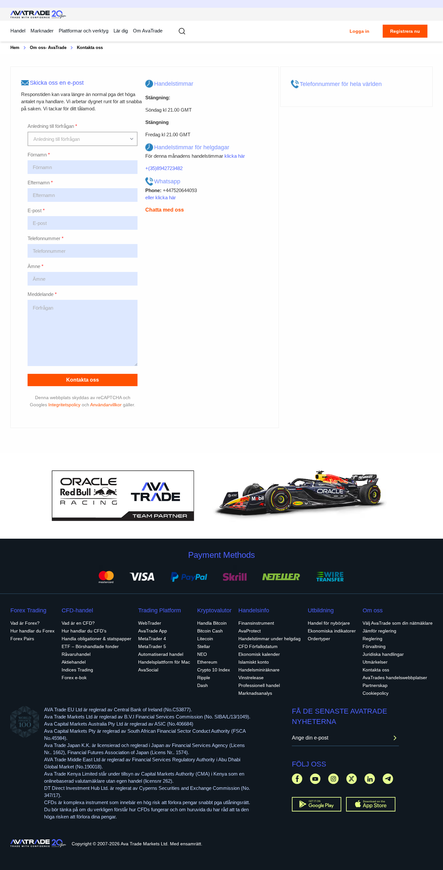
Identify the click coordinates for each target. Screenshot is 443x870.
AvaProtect (249, 630)
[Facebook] (297, 778)
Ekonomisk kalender (259, 654)
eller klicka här (160, 197)
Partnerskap (375, 685)
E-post (36, 210)
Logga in (359, 31)
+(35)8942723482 (164, 168)
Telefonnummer (46, 238)
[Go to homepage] (38, 14)
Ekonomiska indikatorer (332, 630)
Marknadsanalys (255, 693)
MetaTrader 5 (152, 646)
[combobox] (82, 138)
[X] (351, 778)
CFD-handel (77, 610)
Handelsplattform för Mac (164, 662)
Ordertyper (319, 638)
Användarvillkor (106, 404)
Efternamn (40, 182)
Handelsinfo (253, 610)
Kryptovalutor (214, 610)
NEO (202, 654)
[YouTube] (315, 778)
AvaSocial (148, 669)
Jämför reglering (379, 630)
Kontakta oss (82, 380)
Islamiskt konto (253, 662)
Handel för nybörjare (329, 623)
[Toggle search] (182, 31)
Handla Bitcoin (212, 623)
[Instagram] (333, 778)
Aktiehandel (74, 662)
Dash (202, 685)
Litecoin (205, 638)
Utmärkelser (375, 662)
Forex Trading (28, 610)
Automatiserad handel (160, 654)
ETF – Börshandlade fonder (90, 646)
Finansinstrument (256, 623)
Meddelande (42, 294)
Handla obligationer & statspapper (96, 638)
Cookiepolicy (376, 693)
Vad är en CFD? (78, 623)
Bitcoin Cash (210, 630)
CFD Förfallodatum (258, 646)
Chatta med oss (164, 210)
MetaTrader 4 (152, 638)
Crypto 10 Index (213, 669)
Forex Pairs (22, 638)
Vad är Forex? (25, 623)
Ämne (35, 266)
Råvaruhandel (76, 654)
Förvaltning (374, 646)
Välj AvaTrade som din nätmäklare (398, 623)
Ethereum (207, 662)
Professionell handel (259, 685)
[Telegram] (388, 778)
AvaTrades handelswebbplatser (395, 677)
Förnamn (39, 154)
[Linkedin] (370, 778)
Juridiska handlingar (383, 654)
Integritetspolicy (64, 404)
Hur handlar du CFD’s (84, 630)
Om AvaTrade (147, 30)
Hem (14, 47)
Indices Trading (77, 669)
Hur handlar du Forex (32, 630)
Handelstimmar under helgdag (269, 638)
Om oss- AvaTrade (48, 47)
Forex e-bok (74, 677)
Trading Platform (159, 610)
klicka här (234, 156)
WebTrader (149, 623)
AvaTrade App (152, 630)
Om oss (373, 610)
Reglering (372, 638)
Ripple (203, 677)
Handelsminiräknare (259, 669)
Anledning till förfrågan (52, 126)
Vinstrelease (251, 677)
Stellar (203, 646)
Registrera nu (405, 31)
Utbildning (321, 610)
